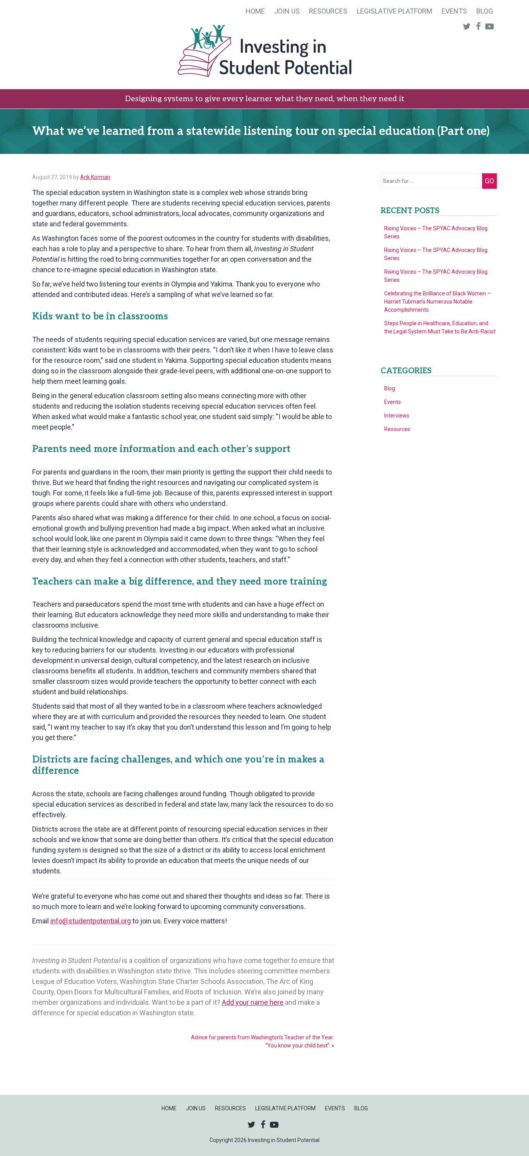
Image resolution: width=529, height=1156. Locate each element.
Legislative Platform (394, 11)
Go (489, 181)
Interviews (396, 415)
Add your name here (252, 1002)
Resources (328, 11)
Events (454, 11)
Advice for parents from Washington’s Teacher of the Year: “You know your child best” (262, 1041)
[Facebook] (480, 26)
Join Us (287, 11)
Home (255, 11)
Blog (484, 11)
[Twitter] (468, 26)
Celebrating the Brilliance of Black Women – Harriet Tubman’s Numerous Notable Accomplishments (437, 301)
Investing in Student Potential (264, 51)
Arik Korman (95, 177)
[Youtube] (491, 26)
